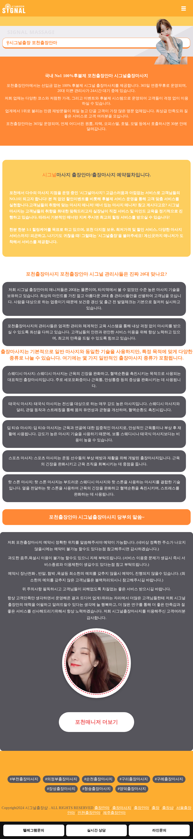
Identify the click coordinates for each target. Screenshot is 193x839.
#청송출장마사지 (96, 789)
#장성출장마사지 (61, 789)
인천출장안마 (89, 813)
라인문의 (159, 830)
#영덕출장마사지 (132, 789)
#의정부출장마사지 (61, 779)
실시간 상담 (96, 830)
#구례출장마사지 (169, 779)
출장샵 (167, 808)
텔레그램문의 (33, 830)
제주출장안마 (114, 813)
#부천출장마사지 (24, 779)
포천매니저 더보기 (96, 722)
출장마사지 (121, 808)
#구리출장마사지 (134, 779)
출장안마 (101, 808)
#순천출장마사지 (98, 779)
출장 (155, 808)
